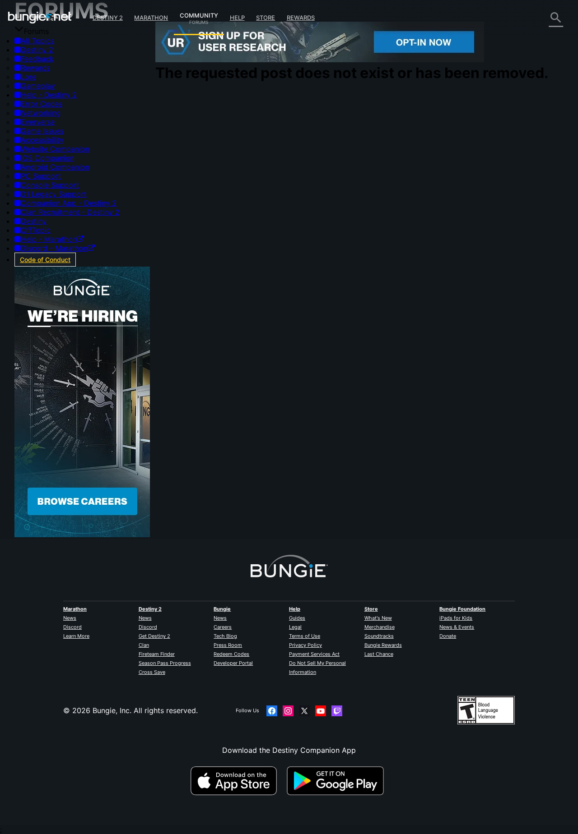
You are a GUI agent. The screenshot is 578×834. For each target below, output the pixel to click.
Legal (295, 627)
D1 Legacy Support (54, 193)
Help (237, 17)
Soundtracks (379, 636)
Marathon (151, 17)
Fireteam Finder (157, 654)
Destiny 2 (108, 17)
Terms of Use (304, 636)
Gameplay (38, 85)
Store (265, 17)
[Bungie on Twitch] (336, 710)
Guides (297, 618)
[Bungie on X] (304, 710)
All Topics (37, 40)
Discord (72, 627)
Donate (447, 636)
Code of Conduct (45, 259)
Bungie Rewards (383, 645)
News (69, 618)
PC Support (41, 175)
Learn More (76, 636)
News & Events (456, 627)
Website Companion (55, 148)
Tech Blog (225, 636)
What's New (378, 618)
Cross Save (152, 672)
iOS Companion (47, 157)
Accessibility (42, 139)
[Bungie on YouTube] (320, 710)
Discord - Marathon (54, 248)
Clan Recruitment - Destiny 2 (70, 212)
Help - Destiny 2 (49, 94)
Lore (28, 76)
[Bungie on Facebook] (271, 710)
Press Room (228, 645)
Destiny (39, 17)
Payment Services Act (314, 654)
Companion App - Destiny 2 (69, 202)
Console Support (50, 184)
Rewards (301, 17)
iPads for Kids (455, 618)
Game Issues (42, 130)
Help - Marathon (49, 239)
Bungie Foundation (462, 609)
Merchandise (379, 627)
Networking (41, 112)
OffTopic (36, 230)
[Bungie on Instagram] (288, 710)
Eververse (38, 121)
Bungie (222, 609)
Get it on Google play (337, 780)
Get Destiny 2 (154, 636)
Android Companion (55, 166)
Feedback (37, 58)
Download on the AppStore (237, 780)
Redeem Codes (231, 654)
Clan (144, 645)
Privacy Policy (305, 645)
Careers (223, 627)
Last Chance (378, 654)
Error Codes (41, 103)
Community (199, 14)
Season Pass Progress (165, 663)
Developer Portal (233, 663)
